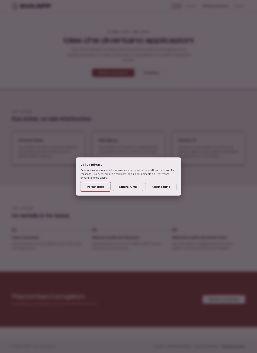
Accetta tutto (161, 187)
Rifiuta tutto (128, 187)
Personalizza (95, 187)
